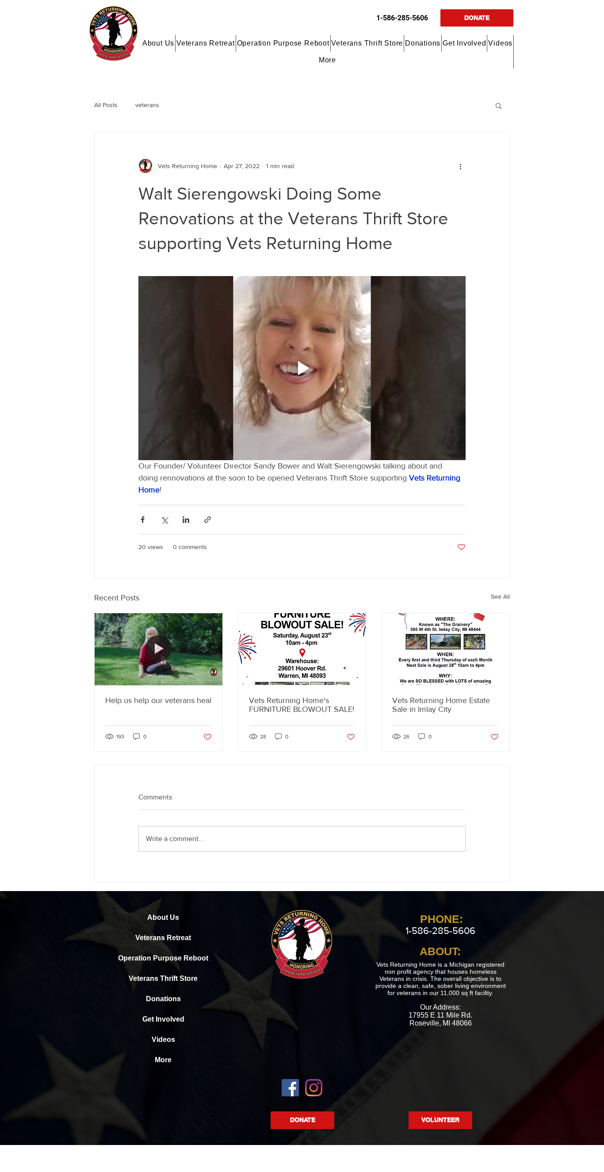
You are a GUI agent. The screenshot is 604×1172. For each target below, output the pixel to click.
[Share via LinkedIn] (186, 519)
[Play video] (302, 368)
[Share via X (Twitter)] (164, 519)
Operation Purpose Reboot (163, 958)
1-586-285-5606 (402, 18)
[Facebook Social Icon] (290, 1087)
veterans (147, 104)
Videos (163, 1039)
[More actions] (460, 166)
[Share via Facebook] (142, 519)
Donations (163, 999)
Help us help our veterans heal (158, 700)
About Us (163, 917)
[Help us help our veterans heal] (158, 649)
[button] (158, 43)
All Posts (106, 104)
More (163, 1060)
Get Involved (163, 1019)
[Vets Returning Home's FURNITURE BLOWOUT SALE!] (302, 649)
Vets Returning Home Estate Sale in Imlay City (441, 705)
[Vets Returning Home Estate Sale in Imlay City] (445, 649)
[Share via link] (207, 519)
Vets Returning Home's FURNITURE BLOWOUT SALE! (301, 705)
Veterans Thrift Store (163, 978)
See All (500, 596)
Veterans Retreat (163, 937)
